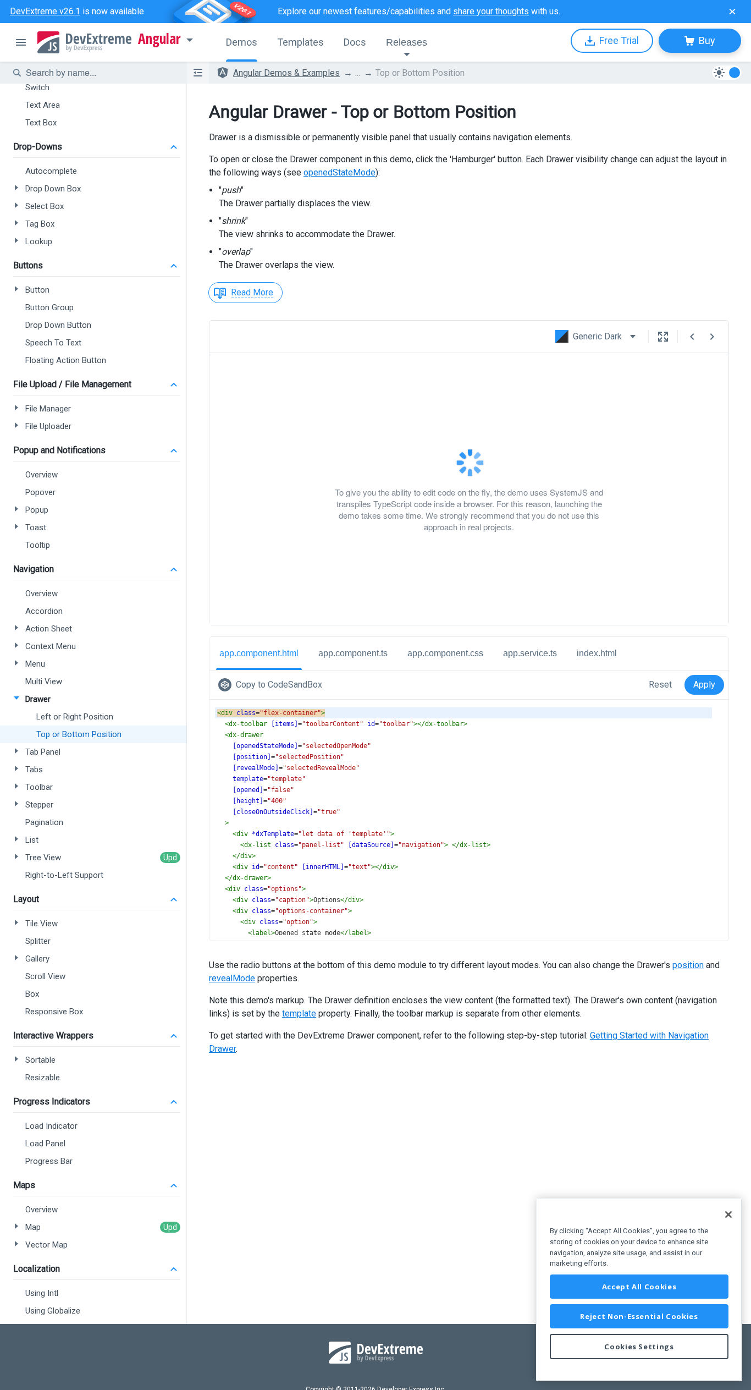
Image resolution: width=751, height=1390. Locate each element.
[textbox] (99, 73)
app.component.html (259, 653)
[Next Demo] (712, 337)
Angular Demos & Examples (286, 73)
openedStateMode (339, 172)
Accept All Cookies (639, 1287)
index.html (597, 653)
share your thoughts (491, 11)
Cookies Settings (639, 1346)
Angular (159, 39)
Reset (660, 684)
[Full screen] (663, 337)
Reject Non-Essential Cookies (639, 1316)
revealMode (232, 978)
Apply (704, 684)
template (299, 1013)
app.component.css (445, 653)
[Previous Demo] (692, 337)
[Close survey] (732, 11)
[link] (272, 685)
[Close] (728, 1214)
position (688, 965)
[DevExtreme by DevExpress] (84, 42)
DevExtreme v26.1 (45, 11)
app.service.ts (530, 653)
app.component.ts (353, 653)
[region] (639, 1289)
